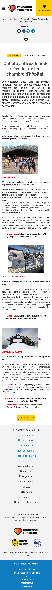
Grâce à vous (12, 234)
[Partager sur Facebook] (24, 31)
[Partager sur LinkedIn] (33, 31)
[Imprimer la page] (26, 39)
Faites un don (13, 405)
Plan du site (27, 586)
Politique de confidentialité (27, 573)
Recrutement (27, 583)
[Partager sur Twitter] (28, 31)
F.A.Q (27, 576)
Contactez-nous (27, 580)
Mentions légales (27, 569)
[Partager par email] (19, 31)
